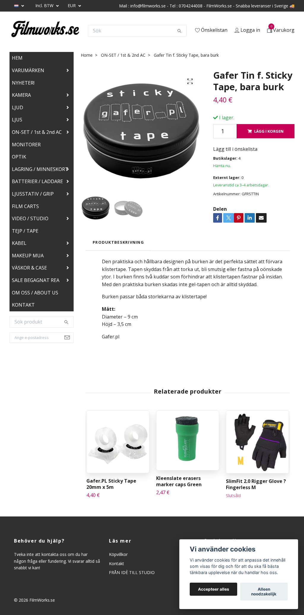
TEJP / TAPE (25, 231)
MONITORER (26, 144)
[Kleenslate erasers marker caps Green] (188, 440)
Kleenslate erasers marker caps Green (179, 481)
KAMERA (21, 95)
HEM (17, 58)
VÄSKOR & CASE (29, 267)
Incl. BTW (45, 5)
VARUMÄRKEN (28, 70)
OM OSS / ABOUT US (35, 292)
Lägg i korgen (269, 131)
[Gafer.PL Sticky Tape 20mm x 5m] (118, 442)
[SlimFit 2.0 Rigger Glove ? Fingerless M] (257, 442)
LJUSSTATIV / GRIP (33, 194)
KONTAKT (23, 305)
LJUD (17, 107)
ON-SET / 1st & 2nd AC (37, 132)
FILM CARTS (25, 206)
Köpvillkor (118, 554)
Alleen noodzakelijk (263, 591)
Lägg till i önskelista (235, 149)
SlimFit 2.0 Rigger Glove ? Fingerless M (256, 484)
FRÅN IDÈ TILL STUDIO (132, 572)
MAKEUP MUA (28, 255)
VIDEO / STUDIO (30, 218)
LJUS (17, 119)
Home (87, 55)
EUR (72, 5)
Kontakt (116, 563)
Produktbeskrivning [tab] (118, 242)
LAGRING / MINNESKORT (40, 169)
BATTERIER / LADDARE (37, 181)
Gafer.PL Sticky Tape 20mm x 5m (111, 484)
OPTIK (19, 156)
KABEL (19, 243)
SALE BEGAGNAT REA (35, 280)
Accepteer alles (213, 589)
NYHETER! (23, 83)
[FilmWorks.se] (45, 30)
